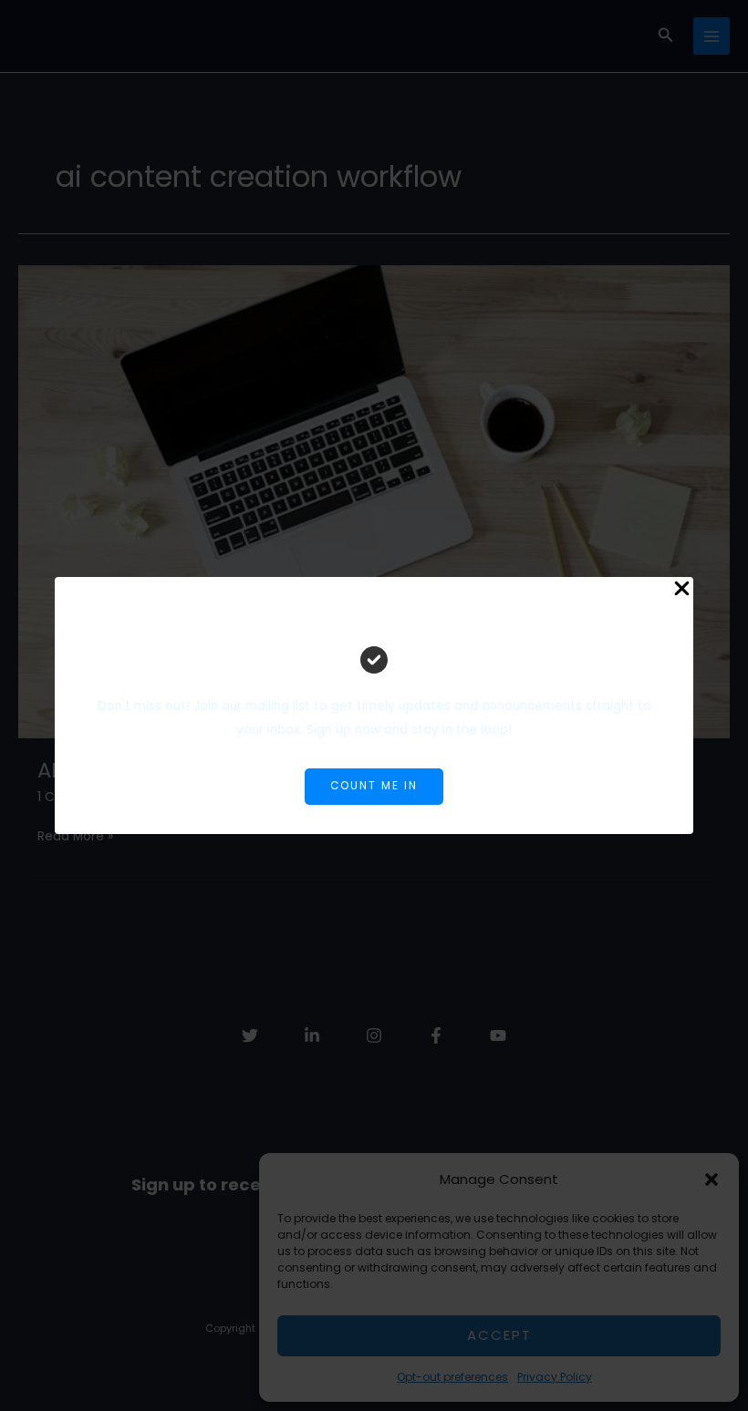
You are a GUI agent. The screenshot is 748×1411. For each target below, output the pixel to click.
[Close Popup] (681, 590)
